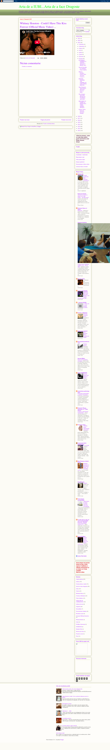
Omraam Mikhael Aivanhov (82, 616)
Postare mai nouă (24, 119)
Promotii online (81, 424)
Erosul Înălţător (82, 536)
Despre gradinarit (80, 162)
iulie (80, 50)
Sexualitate (78, 609)
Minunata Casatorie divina (85, 315)
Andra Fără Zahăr (82, 556)
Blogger (62, 739)
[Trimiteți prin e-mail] (40, 58)
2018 (79, 116)
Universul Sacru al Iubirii (82, 166)
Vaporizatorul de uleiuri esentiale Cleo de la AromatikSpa (86, 504)
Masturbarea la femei (66, 703)
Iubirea (77, 581)
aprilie (80, 52)
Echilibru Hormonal (80, 624)
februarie (81, 56)
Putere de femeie (82, 193)
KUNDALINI (79, 626)
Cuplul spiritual (79, 579)
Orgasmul (78, 606)
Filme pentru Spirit (80, 159)
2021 (79, 38)
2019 (79, 42)
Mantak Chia (79, 629)
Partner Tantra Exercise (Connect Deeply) (82, 111)
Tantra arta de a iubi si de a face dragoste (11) (72, 689)
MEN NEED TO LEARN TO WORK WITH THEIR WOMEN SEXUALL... (82, 104)
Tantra (77, 591)
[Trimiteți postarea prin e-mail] (38, 58)
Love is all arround (82, 290)
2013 (79, 126)
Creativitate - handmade (82, 154)
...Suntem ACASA (82, 302)
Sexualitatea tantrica (66, 718)
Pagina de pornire (45, 119)
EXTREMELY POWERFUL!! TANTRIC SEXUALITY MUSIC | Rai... (83, 63)
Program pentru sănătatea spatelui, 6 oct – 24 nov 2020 (83, 266)
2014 (79, 124)
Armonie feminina (82, 222)
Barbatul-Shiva (79, 593)
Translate (87, 31)
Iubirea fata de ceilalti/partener (79, 601)
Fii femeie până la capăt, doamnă (69, 725)
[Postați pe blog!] (42, 58)
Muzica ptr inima (80, 631)
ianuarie (81, 58)
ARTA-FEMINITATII (82, 372)
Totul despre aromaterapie (81, 499)
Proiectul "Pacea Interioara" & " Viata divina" (83, 409)
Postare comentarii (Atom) (48, 123)
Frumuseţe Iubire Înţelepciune (82, 443)
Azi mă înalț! (86, 445)
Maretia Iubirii (81, 278)
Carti (77, 622)
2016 (79, 120)
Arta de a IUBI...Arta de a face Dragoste (49, 6)
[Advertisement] (46, 93)
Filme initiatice (79, 598)
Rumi (77, 636)
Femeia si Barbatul (82, 312)
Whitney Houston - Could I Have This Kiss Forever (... (82, 74)
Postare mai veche (66, 119)
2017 (79, 118)
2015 (79, 122)
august (81, 48)
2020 (79, 40)
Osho (77, 588)
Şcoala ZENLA (81, 358)
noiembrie (81, 44)
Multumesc (80, 210)
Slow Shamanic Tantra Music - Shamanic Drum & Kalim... (83, 90)
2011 (79, 130)
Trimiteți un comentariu (27, 66)
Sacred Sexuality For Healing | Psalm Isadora (83, 68)
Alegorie (85, 483)
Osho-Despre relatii (60, 733)
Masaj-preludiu (79, 619)
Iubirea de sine (79, 604)
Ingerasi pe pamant (82, 331)
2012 (79, 128)
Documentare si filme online (82, 164)
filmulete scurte (79, 613)
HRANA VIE (80, 174)
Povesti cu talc (79, 633)
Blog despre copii (80, 157)
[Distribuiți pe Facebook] (45, 58)
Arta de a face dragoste (81, 586)
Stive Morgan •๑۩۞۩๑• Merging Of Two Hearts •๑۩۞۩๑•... (82, 97)
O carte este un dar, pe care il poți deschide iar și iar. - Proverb (83, 521)
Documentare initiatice (81, 611)
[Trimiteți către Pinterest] (46, 58)
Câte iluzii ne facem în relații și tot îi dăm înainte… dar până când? (83, 196)
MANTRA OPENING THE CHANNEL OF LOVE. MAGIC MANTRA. (83, 82)
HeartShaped (81, 482)
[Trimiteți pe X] (43, 58)
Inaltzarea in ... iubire (66, 711)
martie (80, 54)
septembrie (82, 46)
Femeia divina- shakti (81, 584)
